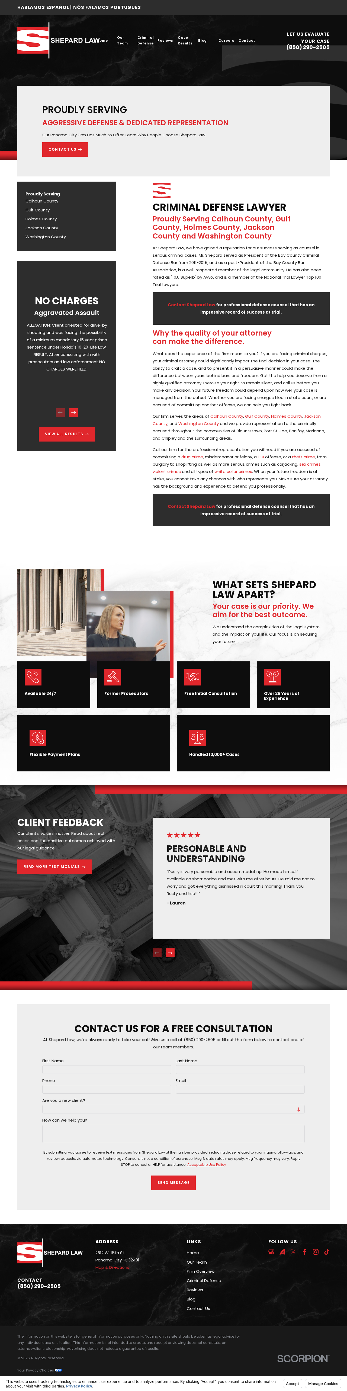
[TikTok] (327, 1252)
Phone (48, 1080)
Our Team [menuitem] (122, 40)
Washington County (198, 423)
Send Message (174, 1183)
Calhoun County (226, 416)
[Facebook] (304, 1252)
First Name (53, 1060)
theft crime (303, 457)
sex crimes (310, 464)
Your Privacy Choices (36, 1370)
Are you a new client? (63, 1100)
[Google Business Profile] (271, 1252)
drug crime (192, 457)
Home (193, 1252)
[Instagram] (316, 1252)
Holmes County (286, 416)
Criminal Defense (204, 1280)
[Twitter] (293, 1252)
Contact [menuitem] (247, 40)
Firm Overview (200, 1271)
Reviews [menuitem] (165, 40)
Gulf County (257, 416)
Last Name (186, 1060)
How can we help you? (64, 1120)
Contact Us (198, 1308)
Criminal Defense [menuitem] (145, 40)
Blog (191, 1299)
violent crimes (167, 471)
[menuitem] (66, 201)
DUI (261, 457)
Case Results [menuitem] (185, 40)
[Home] (58, 40)
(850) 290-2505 (308, 47)
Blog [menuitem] (202, 40)
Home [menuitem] (102, 40)
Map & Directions (112, 1267)
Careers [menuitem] (226, 40)
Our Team (197, 1262)
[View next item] (73, 412)
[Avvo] (282, 1252)
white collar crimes (233, 471)
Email (181, 1080)
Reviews (195, 1290)
